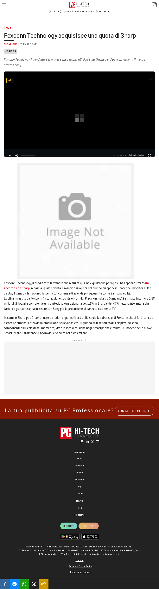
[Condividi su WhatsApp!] (24, 584)
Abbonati (103, 11)
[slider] (28, 155)
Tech (79, 507)
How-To (55, 11)
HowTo (79, 500)
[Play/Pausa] (9, 155)
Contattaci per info (134, 411)
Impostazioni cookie (80, 572)
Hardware (79, 465)
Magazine (79, 514)
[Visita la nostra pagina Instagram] (82, 442)
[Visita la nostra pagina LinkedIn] (87, 442)
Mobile (79, 472)
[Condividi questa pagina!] (43, 584)
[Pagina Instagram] (154, 5)
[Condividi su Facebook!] (5, 584)
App (79, 486)
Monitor (10, 51)
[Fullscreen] (149, 155)
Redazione (10, 44)
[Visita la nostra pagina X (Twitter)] (92, 442)
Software (79, 479)
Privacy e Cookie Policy (80, 566)
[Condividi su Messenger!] (14, 584)
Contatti (79, 560)
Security (79, 493)
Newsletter (84, 11)
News (68, 11)
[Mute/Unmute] (17, 155)
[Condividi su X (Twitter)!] (34, 584)
